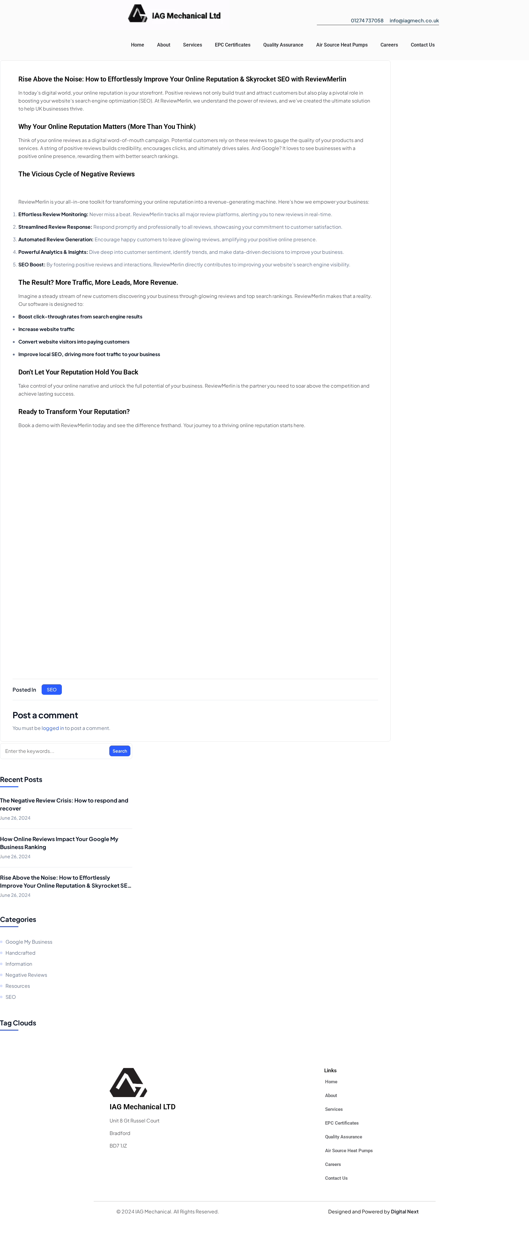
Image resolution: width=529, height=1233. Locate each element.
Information (19, 963)
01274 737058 (367, 20)
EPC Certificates (232, 45)
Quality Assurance (283, 45)
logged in (53, 728)
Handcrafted (21, 952)
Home (137, 45)
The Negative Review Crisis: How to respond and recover (64, 804)
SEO (52, 689)
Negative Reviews (26, 975)
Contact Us (423, 45)
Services (192, 45)
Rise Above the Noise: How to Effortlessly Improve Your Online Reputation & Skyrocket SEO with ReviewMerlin (66, 881)
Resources (18, 986)
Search (120, 751)
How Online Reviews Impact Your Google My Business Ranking (59, 842)
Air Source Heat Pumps (342, 45)
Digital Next (405, 1211)
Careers (389, 45)
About (163, 45)
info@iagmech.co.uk (414, 20)
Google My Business (29, 941)
